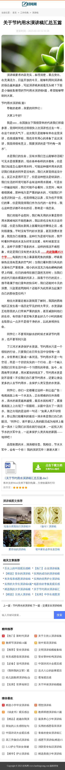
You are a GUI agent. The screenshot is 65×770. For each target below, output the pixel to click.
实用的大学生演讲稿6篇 (18, 584)
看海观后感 (44, 677)
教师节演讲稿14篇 (16, 642)
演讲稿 (35, 12)
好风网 (26, 766)
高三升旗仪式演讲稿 (17, 739)
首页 (14, 12)
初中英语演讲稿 (47, 642)
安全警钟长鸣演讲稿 (50, 656)
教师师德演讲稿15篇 (50, 712)
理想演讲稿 (44, 705)
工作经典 (24, 12)
